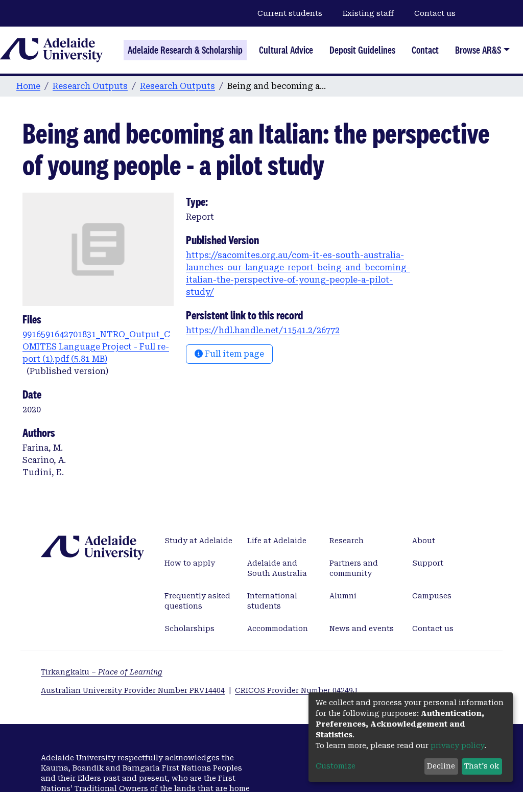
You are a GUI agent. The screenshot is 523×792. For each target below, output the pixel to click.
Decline (441, 766)
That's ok (481, 766)
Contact (425, 50)
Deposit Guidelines (362, 50)
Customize (335, 766)
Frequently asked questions (197, 601)
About (423, 541)
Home (28, 86)
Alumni (342, 596)
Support (427, 563)
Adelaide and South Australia (277, 568)
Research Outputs (90, 86)
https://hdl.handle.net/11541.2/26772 (263, 330)
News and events (361, 628)
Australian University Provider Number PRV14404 (133, 690)
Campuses (431, 596)
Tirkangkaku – (101, 672)
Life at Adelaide (276, 541)
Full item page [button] (233, 354)
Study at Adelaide (198, 541)
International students (272, 601)
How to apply (189, 563)
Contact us (435, 13)
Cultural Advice (286, 50)
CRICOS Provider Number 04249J (296, 690)
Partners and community (353, 568)
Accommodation (277, 628)
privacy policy (457, 745)
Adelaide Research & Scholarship (185, 50)
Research (346, 541)
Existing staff (368, 13)
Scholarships (189, 628)
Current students (289, 13)
